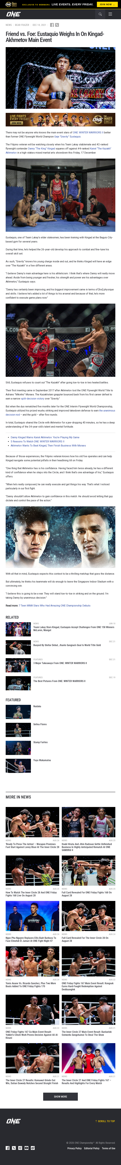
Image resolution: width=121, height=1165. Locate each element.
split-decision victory (32, 398)
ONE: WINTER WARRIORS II (88, 132)
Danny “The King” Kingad (41, 148)
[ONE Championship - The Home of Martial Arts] (13, 14)
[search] (100, 14)
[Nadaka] (18, 712)
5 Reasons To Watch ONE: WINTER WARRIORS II (37, 441)
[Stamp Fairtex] (18, 748)
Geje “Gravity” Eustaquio (67, 136)
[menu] (110, 14)
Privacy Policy (74, 1148)
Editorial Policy (91, 1148)
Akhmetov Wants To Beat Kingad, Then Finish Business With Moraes (48, 445)
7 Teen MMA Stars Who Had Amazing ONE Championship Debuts (54, 605)
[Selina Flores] (18, 730)
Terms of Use (108, 1148)
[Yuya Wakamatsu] (18, 766)
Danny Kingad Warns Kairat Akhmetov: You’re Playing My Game (45, 437)
